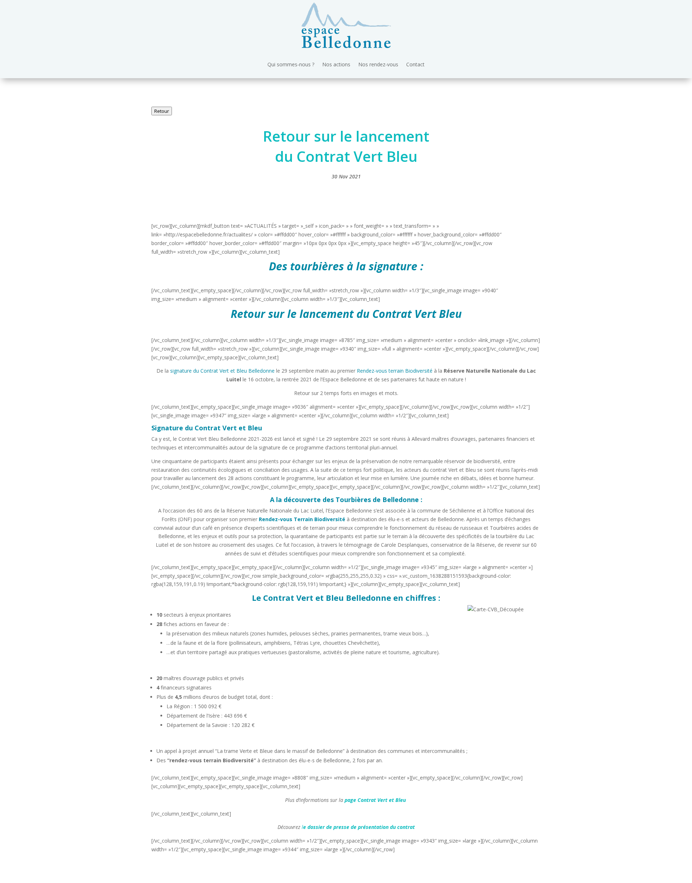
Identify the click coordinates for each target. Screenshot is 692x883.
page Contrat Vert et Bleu (375, 800)
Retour (161, 111)
